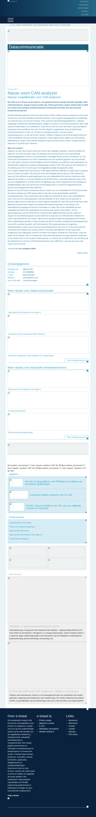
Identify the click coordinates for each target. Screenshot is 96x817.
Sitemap (71, 732)
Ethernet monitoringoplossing (20, 432)
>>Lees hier (13, 249)
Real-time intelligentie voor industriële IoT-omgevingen (31, 356)
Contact (84, 11)
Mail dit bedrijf (28, 275)
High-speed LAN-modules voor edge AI (24, 312)
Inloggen (84, 1)
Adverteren (83, 8)
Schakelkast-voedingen (19, 539)
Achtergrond (26, 25)
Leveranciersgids (30, 281)
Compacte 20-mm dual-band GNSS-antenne (26, 334)
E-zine (42, 726)
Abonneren (83, 5)
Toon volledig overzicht (76, 360)
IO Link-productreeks (16, 411)
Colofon (84, 15)
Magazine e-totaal (46, 723)
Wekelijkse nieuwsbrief (48, 729)
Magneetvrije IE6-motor (19, 531)
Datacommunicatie (40, 25)
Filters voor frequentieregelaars (22, 527)
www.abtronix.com (30, 278)
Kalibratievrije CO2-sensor (20, 523)
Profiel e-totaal (45, 720)
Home (18, 25)
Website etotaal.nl (46, 732)
